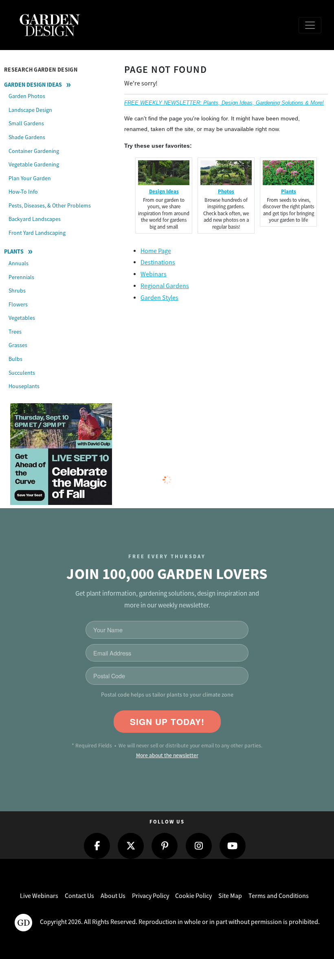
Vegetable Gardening (34, 164)
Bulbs (15, 359)
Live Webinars (39, 896)
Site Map (230, 896)
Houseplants (24, 386)
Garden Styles (159, 298)
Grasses (18, 345)
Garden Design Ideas (33, 84)
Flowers (18, 304)
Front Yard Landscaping (37, 232)
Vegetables (22, 317)
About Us (113, 896)
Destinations (158, 262)
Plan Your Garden (30, 178)
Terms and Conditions (278, 896)
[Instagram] (199, 846)
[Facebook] (97, 846)
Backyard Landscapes (35, 219)
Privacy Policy (150, 896)
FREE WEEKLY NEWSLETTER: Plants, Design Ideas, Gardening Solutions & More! (224, 103)
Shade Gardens (27, 137)
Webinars (154, 274)
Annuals (19, 263)
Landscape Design (30, 110)
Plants (14, 251)
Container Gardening (34, 151)
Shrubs (17, 290)
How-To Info (23, 191)
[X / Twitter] (131, 846)
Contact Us (79, 896)
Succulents (22, 372)
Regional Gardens (165, 286)
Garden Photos (27, 96)
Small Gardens (26, 123)
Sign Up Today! (167, 721)
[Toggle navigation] (310, 25)
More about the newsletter (167, 755)
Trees (15, 331)
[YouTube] (233, 846)
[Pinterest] (165, 846)
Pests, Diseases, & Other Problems (50, 205)
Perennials (21, 277)
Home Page (156, 251)
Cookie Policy (193, 896)
